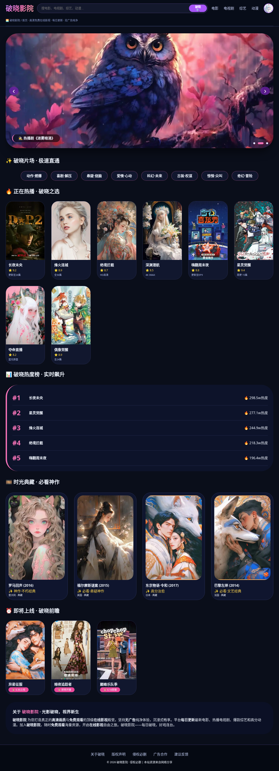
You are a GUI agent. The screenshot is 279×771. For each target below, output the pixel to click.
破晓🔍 (198, 8)
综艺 (242, 8)
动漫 (255, 8)
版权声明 (119, 754)
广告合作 (160, 754)
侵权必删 (139, 754)
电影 (214, 8)
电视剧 (229, 8)
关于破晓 (98, 754)
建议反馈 (181, 754)
